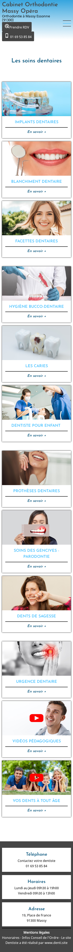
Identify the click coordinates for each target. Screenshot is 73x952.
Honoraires (11, 937)
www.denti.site (56, 942)
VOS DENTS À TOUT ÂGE (36, 801)
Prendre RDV (16, 26)
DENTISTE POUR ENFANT (36, 426)
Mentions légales (37, 932)
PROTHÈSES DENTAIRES (36, 491)
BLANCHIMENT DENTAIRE (36, 182)
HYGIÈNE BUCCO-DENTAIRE (36, 307)
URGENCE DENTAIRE (36, 682)
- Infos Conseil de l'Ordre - (40, 937)
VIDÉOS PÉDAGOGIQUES (36, 741)
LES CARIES (36, 366)
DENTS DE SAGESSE (36, 616)
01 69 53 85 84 (18, 36)
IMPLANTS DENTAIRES (36, 122)
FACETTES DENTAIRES (36, 241)
